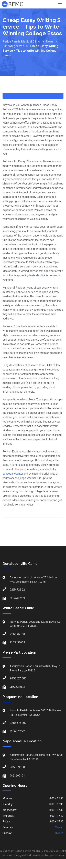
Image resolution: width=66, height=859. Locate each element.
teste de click (37, 275)
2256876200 (13, 723)
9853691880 (13, 767)
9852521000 (13, 678)
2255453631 (13, 634)
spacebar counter (13, 473)
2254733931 (13, 589)
